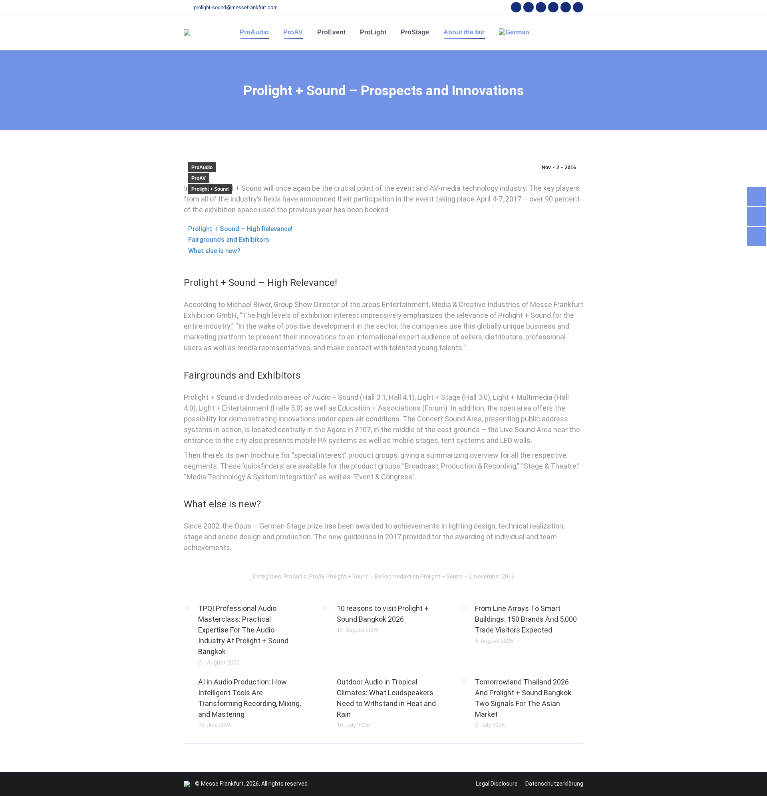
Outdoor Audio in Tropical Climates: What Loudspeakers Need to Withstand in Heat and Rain (386, 698)
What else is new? (214, 251)
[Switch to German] (514, 32)
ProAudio (202, 167)
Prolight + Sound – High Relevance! (240, 229)
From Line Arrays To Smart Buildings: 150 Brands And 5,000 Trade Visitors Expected (526, 619)
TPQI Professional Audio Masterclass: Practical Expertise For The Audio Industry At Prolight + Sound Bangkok (243, 630)
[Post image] (187, 608)
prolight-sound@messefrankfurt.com (236, 7)
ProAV (198, 178)
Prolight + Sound (210, 189)
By (419, 576)
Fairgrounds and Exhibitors (228, 239)
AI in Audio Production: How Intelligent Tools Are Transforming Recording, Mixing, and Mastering (249, 698)
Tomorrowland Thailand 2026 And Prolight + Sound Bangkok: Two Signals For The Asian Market (524, 698)
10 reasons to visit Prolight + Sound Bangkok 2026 (383, 613)
